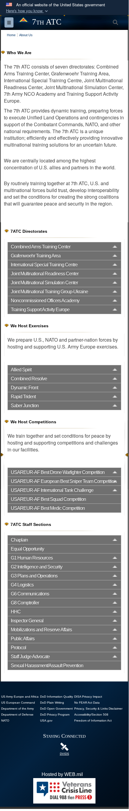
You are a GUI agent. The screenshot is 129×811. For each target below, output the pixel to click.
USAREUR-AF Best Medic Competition (48, 508)
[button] (27, 11)
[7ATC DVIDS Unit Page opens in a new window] (64, 746)
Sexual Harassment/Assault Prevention (47, 665)
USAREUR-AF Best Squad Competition (48, 499)
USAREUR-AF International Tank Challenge (52, 490)
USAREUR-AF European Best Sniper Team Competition (63, 481)
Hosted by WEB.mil (62, 774)
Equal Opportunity (27, 548)
